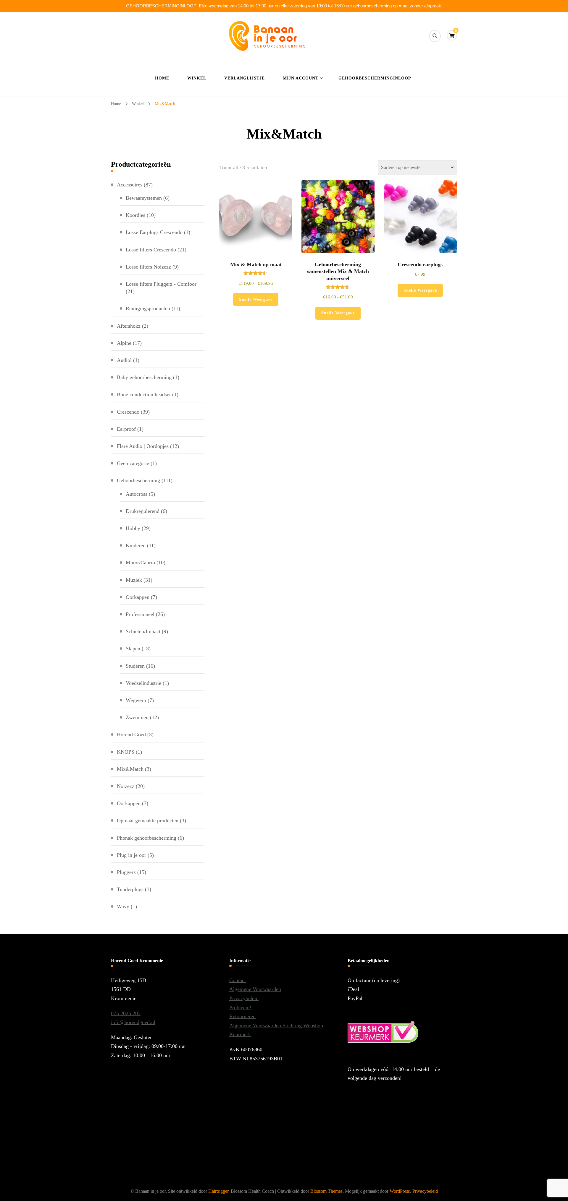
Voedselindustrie (143, 683)
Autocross (136, 494)
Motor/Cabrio (140, 562)
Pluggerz (126, 872)
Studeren (135, 666)
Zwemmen (137, 717)
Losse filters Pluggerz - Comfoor (161, 284)
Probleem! (240, 1007)
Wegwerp (136, 700)
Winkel (196, 78)
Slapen (133, 648)
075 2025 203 (126, 1013)
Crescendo (128, 412)
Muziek (134, 580)
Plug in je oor (131, 855)
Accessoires (129, 185)
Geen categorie (133, 463)
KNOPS (125, 752)
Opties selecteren (256, 234)
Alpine (124, 343)
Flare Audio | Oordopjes (143, 446)
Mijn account (300, 78)
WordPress (400, 1191)
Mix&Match (130, 769)
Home (162, 78)
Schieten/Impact (143, 631)
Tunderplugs (130, 889)
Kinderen (136, 545)
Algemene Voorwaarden (255, 989)
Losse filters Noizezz (148, 267)
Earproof (126, 429)
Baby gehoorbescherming (144, 377)
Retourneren (242, 1016)
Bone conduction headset (144, 394)
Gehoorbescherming (138, 480)
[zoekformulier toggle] (435, 36)
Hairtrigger (218, 1191)
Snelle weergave (255, 299)
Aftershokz (129, 326)
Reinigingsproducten (148, 308)
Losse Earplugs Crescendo (154, 232)
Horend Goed (131, 734)
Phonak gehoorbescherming (146, 838)
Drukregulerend (142, 511)
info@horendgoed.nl (133, 1022)
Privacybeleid (244, 998)
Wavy (123, 906)
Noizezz (125, 786)
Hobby (133, 528)
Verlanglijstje (244, 78)
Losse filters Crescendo (151, 250)
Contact (237, 980)
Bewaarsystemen (144, 198)
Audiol (124, 360)
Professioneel (140, 614)
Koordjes (135, 215)
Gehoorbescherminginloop (374, 78)
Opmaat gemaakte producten (147, 820)
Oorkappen (137, 597)
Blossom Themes (326, 1191)
